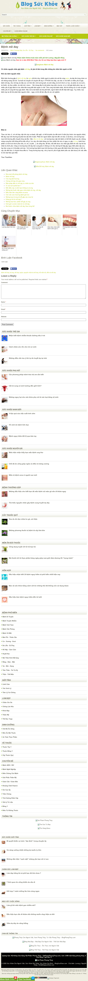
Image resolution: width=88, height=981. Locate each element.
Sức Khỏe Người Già (9, 41)
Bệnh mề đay (10, 176)
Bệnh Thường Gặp (27, 41)
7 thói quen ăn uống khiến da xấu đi (21, 882)
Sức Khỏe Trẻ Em (29, 36)
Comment (4, 282)
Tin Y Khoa (17, 26)
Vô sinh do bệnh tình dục (19, 425)
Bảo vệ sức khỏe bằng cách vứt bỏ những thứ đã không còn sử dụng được (39, 586)
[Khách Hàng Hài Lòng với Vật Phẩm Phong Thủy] (44, 820)
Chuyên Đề (7, 31)
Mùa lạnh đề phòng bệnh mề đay (16, 174)
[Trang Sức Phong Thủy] (44, 162)
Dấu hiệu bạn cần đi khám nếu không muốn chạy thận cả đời (31, 914)
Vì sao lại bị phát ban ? (13, 186)
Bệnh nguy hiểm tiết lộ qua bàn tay (22, 436)
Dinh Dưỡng (49, 26)
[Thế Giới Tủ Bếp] (44, 824)
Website (3, 316)
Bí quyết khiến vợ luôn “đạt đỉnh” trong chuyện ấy (26, 841)
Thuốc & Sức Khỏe (73, 26)
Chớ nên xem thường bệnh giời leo (17, 195)
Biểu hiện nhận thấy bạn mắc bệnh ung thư (26, 452)
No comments (40, 50)
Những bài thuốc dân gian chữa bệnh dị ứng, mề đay (23, 190)
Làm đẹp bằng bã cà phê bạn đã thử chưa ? (24, 873)
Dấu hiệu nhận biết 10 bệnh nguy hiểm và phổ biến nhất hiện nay (34, 574)
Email (3, 309)
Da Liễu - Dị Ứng (28, 50)
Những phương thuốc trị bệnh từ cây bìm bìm (27, 530)
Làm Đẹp (37, 26)
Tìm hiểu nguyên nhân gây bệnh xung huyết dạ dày (29, 503)
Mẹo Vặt (59, 26)
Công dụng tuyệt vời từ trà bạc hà (22, 547)
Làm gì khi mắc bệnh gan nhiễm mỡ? (21, 905)
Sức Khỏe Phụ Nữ (45, 36)
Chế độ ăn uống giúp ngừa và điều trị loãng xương (29, 464)
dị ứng (75, 141)
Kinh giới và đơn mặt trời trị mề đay (18, 204)
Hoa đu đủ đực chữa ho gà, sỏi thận (23, 519)
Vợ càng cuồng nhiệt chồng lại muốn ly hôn (24, 850)
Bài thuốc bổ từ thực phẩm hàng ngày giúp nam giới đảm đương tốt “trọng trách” (41, 558)
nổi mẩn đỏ (42, 272)
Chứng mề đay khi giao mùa (15, 181)
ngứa (30, 78)
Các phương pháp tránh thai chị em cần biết (26, 374)
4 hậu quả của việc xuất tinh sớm (22, 413)
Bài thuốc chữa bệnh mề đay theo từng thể (20, 206)
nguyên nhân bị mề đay (31, 272)
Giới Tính (27, 26)
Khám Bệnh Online (21, 31)
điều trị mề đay (38, 139)
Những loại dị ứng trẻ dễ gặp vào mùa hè (19, 197)
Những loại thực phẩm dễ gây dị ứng (18, 202)
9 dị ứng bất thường (12, 179)
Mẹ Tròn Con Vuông (10, 36)
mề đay (27, 69)
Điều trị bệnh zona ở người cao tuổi (23, 475)
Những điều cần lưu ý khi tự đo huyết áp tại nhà (28, 358)
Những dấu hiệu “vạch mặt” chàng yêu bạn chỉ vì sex (28, 859)
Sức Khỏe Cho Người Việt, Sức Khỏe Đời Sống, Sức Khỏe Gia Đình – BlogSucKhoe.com (37, 963)
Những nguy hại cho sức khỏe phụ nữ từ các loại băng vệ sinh (33, 397)
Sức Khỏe (6, 26)
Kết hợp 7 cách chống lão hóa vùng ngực (23, 891)
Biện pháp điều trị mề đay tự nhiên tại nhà (20, 183)
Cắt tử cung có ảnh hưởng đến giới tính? (25, 386)
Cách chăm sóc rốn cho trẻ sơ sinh (22, 347)
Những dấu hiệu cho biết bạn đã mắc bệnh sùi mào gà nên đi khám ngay (37, 491)
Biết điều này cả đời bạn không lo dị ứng (19, 188)
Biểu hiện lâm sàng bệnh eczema (17, 192)
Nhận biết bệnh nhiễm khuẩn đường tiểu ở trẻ (27, 335)
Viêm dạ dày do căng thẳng (17, 923)
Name (3, 302)
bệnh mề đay (22, 78)
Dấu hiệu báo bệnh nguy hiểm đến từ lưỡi (25, 597)
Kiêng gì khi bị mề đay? (13, 199)
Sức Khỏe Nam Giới (63, 36)
